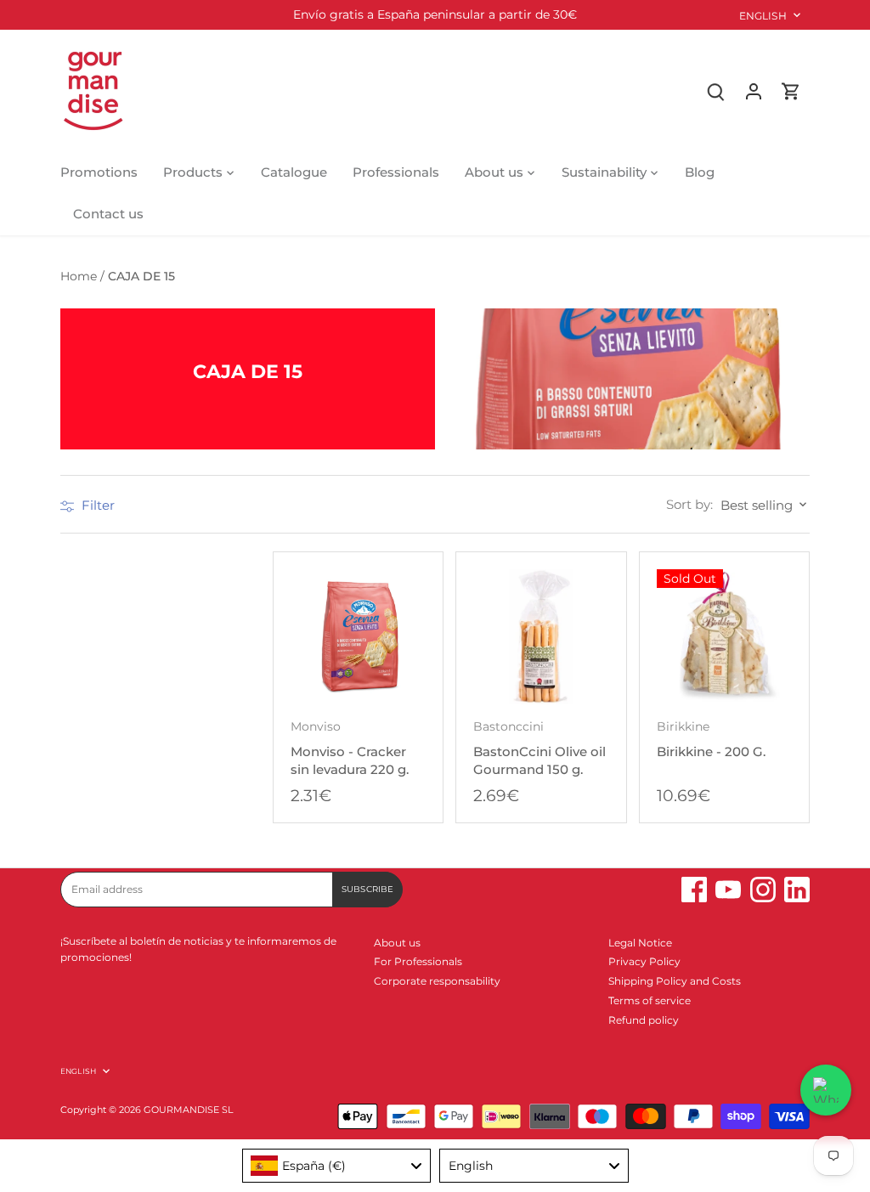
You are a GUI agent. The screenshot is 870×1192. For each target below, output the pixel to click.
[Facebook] (694, 889)
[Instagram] (763, 889)
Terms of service (649, 1000)
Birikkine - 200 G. (711, 740)
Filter (96, 505)
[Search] (716, 90)
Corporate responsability (437, 981)
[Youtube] (728, 889)
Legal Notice (640, 942)
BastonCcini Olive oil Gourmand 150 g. (539, 748)
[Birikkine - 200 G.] (724, 636)
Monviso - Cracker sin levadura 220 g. (350, 748)
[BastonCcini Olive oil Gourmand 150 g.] (540, 636)
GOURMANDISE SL (188, 1110)
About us (397, 942)
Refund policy (643, 1020)
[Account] (753, 90)
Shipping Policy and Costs (674, 981)
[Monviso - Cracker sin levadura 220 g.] (358, 636)
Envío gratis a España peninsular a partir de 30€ (435, 14)
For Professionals (418, 961)
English (763, 15)
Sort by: (689, 504)
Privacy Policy (644, 961)
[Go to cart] (791, 90)
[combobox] (337, 1166)
